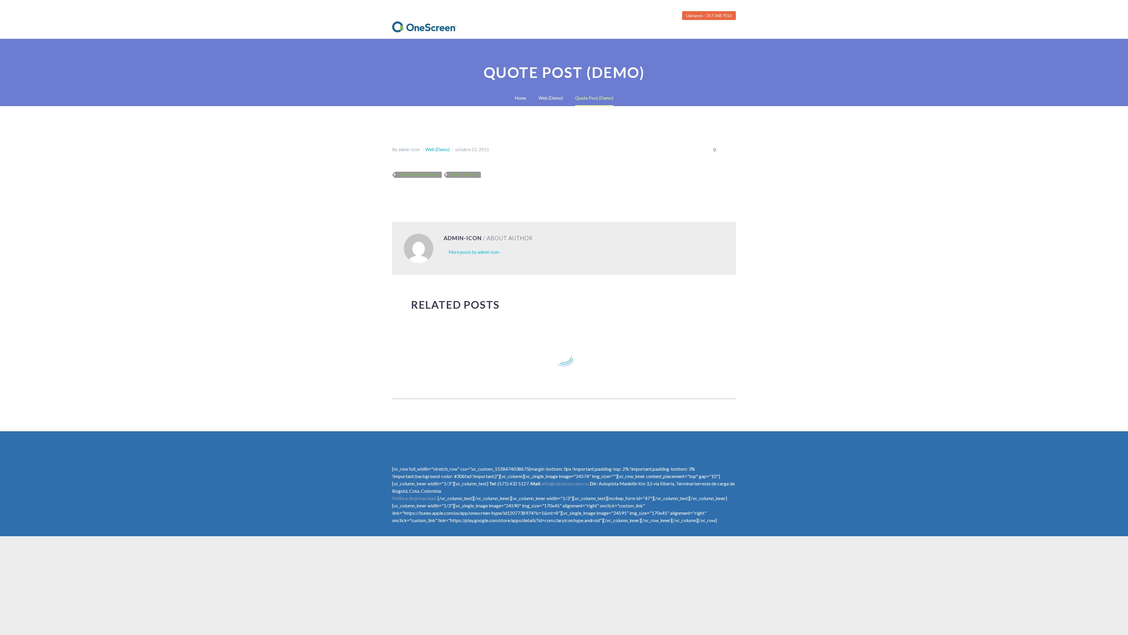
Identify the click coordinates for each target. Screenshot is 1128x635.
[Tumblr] (421, 192)
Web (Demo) (437, 149)
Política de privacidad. (414, 498)
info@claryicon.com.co (565, 483)
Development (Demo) (418, 174)
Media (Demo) (463, 174)
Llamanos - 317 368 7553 (709, 15)
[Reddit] (438, 192)
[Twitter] (649, 15)
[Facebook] (641, 15)
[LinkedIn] (430, 192)
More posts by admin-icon (474, 252)
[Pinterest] (413, 192)
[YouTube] (658, 15)
